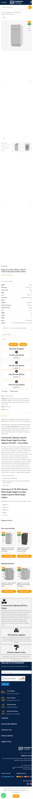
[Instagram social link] (8, 409)
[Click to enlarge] (4, 138)
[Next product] (6, 18)
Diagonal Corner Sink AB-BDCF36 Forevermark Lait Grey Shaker (23, 584)
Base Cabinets (17, 12)
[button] (2, 80)
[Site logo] (16, 2)
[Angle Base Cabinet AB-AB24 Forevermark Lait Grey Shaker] (8, 574)
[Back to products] (4, 18)
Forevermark (4, 266)
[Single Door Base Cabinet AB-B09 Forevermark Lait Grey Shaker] (8, 538)
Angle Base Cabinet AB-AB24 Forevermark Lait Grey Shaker (8, 584)
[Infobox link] (16, 692)
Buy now (23, 344)
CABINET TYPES (12, 400)
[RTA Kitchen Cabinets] (16, 630)
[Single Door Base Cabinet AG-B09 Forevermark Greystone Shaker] (24, 538)
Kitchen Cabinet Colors (16, 652)
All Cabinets (9, 12)
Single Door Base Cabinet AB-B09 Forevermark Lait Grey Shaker (7, 549)
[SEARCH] (30, 7)
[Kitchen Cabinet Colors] (16, 647)
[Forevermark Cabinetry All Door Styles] (4, 601)
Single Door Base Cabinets (7, 14)
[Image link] (7, 776)
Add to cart (13, 344)
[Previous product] (2, 18)
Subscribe (5, 684)
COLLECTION (19, 400)
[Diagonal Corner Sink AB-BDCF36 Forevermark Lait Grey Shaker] (24, 574)
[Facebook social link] (6, 409)
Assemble (16, 398)
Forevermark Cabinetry (12, 426)
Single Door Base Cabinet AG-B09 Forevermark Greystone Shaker (23, 549)
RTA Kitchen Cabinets (16, 635)
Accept (16, 796)
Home (2, 12)
